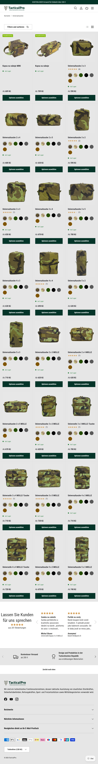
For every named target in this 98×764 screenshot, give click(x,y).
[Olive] (81, 75)
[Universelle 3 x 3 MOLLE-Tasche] (81, 406)
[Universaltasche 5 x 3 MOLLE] (81, 549)
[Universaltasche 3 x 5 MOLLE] (49, 477)
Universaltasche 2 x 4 (11, 137)
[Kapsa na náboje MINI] (16, 48)
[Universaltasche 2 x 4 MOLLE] (81, 334)
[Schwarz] (86, 75)
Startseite (7, 16)
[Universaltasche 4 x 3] (16, 263)
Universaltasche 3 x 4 (44, 209)
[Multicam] (76, 75)
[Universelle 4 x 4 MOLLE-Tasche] (16, 549)
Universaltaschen (18, 16)
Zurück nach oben (49, 669)
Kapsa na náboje (42, 66)
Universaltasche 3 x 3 (11, 209)
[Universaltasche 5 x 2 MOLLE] (49, 549)
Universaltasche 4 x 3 (11, 280)
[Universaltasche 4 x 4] (49, 263)
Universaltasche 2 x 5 (44, 137)
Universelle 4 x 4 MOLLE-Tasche (16, 567)
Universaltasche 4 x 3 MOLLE (80, 495)
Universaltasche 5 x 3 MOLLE (80, 567)
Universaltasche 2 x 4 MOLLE (80, 352)
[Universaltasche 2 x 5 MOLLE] (16, 406)
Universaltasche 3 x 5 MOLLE (47, 495)
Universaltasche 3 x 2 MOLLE (47, 424)
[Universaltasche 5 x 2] (81, 263)
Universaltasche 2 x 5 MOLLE (15, 424)
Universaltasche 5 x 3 (11, 352)
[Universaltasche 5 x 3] (16, 334)
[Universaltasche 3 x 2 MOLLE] (49, 406)
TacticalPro (12, 758)
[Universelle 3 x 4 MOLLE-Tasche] (16, 477)
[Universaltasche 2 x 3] (81, 48)
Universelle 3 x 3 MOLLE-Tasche (81, 424)
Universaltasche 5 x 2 (76, 280)
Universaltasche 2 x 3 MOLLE (47, 352)
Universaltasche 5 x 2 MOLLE (47, 567)
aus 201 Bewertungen (17, 628)
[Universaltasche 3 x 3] (16, 191)
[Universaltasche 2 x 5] (49, 119)
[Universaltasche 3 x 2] (81, 119)
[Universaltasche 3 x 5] (81, 191)
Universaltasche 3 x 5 (76, 209)
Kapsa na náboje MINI (12, 66)
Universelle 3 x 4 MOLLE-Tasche (16, 495)
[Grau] (92, 75)
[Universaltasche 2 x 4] (16, 119)
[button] (87, 8)
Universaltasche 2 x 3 (76, 66)
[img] (17, 624)
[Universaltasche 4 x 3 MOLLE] (81, 477)
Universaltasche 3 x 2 (76, 137)
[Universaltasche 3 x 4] (49, 191)
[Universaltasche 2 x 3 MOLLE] (49, 334)
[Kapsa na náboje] (49, 48)
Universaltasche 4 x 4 (44, 280)
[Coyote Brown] (70, 81)
